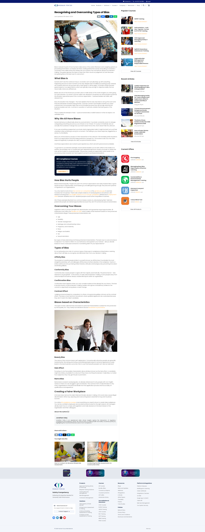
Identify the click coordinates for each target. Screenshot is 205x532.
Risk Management (84, 495)
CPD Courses (102, 512)
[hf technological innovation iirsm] (95, 473)
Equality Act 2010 (76, 211)
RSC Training (102, 514)
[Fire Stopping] (135, 159)
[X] (61, 517)
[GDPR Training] (135, 20)
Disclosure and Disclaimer (125, 517)
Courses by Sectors (104, 493)
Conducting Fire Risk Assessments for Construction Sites (67, 464)
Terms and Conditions (124, 514)
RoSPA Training (103, 507)
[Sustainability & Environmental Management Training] (135, 180)
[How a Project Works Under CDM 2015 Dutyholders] (135, 133)
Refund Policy (121, 510)
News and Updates (123, 488)
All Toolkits (101, 495)
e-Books (120, 495)
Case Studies (121, 504)
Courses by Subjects (104, 490)
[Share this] (103, 16)
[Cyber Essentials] (67, 473)
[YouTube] (64, 517)
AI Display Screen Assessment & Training (85, 515)
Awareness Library (104, 497)
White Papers (121, 497)
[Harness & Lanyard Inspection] (135, 190)
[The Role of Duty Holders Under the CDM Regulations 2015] (135, 123)
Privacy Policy (121, 512)
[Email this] (99, 16)
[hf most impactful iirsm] (131, 473)
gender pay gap (99, 191)
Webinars (120, 490)
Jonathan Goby (61, 418)
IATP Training (102, 516)
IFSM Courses (102, 520)
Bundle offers (102, 488)
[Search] (143, 5)
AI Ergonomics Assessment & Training (86, 508)
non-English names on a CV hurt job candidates (84, 194)
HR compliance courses (68, 402)
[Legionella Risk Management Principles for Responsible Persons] (135, 62)
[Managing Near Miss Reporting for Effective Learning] (135, 169)
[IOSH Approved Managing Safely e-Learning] (135, 41)
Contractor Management (86, 498)
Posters (120, 502)
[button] (102, 5)
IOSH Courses (102, 505)
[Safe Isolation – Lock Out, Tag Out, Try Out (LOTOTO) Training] (135, 30)
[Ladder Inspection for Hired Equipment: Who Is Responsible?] (135, 88)
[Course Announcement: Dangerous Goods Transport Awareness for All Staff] (135, 112)
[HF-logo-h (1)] (63, 5)
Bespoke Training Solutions (86, 489)
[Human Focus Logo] (64, 486)
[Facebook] (54, 517)
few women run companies (81, 191)
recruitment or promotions (96, 307)
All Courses (102, 486)
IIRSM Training (102, 518)
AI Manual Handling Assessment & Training (85, 511)
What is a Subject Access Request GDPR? (100, 463)
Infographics (121, 493)
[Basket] (149, 5)
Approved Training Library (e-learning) (86, 486)
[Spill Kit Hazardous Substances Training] (135, 51)
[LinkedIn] (57, 517)
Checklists (120, 499)
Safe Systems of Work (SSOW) (85, 504)
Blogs (119, 486)
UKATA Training (103, 509)
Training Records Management (84, 492)
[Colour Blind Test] (135, 201)
